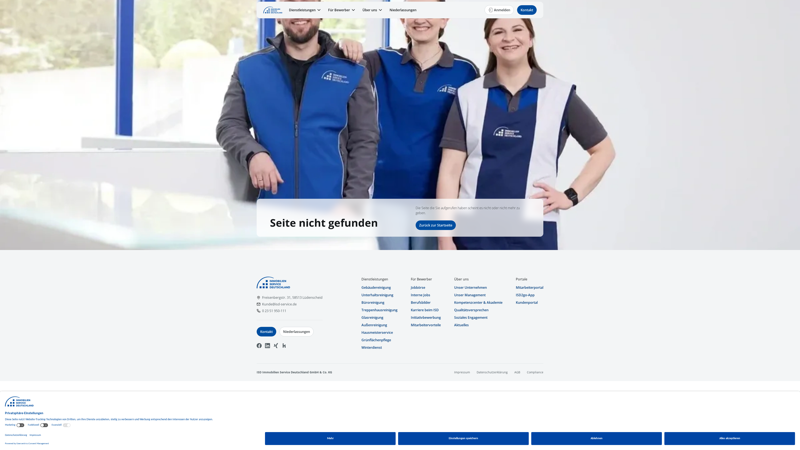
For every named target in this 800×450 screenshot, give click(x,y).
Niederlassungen (403, 10)
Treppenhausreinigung (379, 310)
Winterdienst (371, 347)
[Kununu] (284, 345)
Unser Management (470, 295)
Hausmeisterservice (377, 332)
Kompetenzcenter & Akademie (478, 302)
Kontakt (527, 10)
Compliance (535, 372)
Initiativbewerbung (426, 317)
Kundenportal (527, 302)
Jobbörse (418, 287)
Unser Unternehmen (470, 287)
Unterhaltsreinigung (377, 295)
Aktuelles (461, 325)
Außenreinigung (374, 325)
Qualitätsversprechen (471, 310)
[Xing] (275, 345)
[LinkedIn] (267, 345)
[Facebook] (259, 345)
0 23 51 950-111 (274, 311)
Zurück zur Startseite (435, 225)
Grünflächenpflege (376, 340)
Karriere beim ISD (425, 310)
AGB (517, 372)
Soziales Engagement (471, 317)
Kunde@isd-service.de (279, 304)
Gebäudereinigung (376, 287)
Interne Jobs (420, 295)
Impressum (462, 372)
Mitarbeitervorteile (426, 325)
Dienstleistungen (302, 10)
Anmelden (502, 10)
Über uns (369, 10)
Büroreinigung (372, 302)
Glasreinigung (372, 317)
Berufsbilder (421, 302)
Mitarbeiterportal (529, 287)
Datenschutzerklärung (492, 372)
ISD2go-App (525, 295)
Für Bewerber (339, 10)
